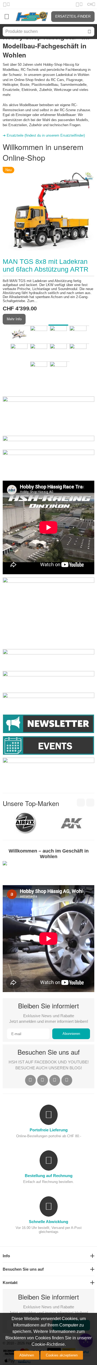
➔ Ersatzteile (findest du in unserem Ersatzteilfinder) (44, 135)
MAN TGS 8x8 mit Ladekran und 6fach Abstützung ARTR (45, 265)
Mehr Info (14, 319)
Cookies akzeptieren (62, 1355)
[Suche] (89, 31)
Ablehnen (26, 1355)
